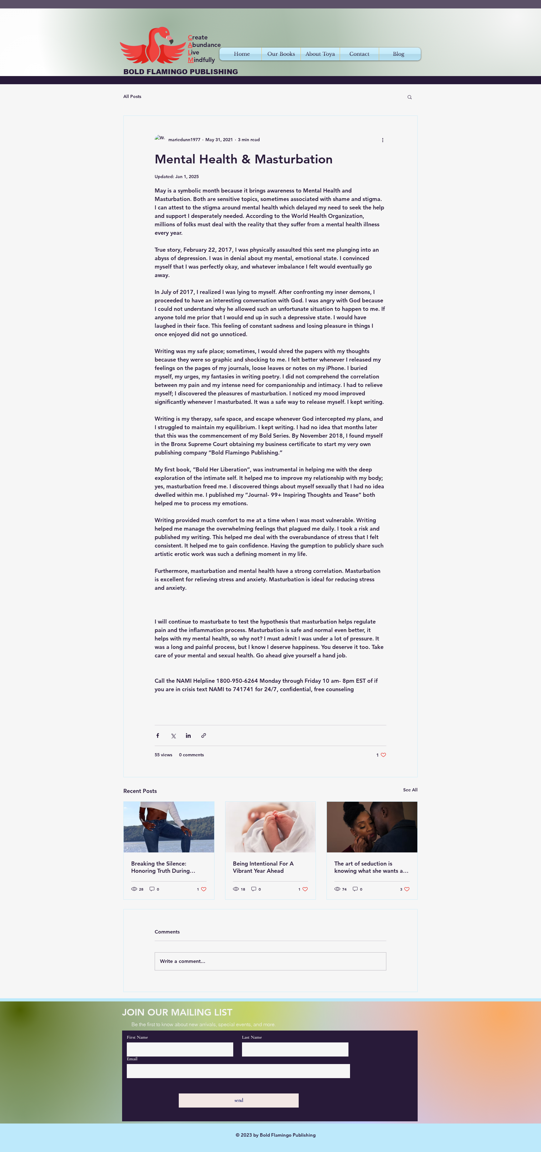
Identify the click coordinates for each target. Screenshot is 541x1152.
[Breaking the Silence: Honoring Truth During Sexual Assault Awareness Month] (169, 827)
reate (198, 37)
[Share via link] (204, 735)
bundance (204, 45)
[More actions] (382, 139)
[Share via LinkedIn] (188, 735)
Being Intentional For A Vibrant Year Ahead (263, 867)
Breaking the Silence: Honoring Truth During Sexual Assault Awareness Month (164, 867)
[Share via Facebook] (158, 735)
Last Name (252, 1037)
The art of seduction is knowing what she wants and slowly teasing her (372, 867)
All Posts (132, 96)
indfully (201, 60)
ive (193, 52)
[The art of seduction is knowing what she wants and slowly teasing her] (372, 827)
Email (132, 1059)
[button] (410, 96)
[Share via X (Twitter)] (173, 735)
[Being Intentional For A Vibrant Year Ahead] (270, 827)
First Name (137, 1037)
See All (410, 790)
